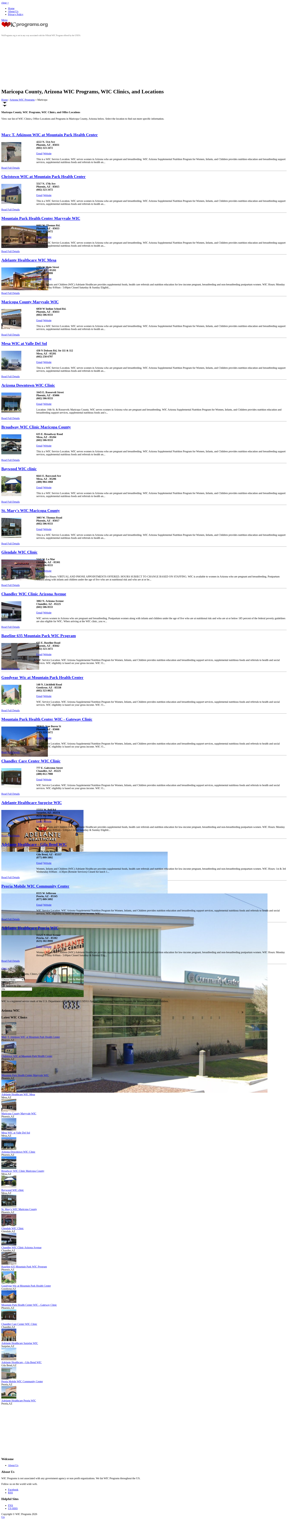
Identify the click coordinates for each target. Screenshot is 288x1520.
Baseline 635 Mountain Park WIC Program (38, 636)
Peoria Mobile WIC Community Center (35, 886)
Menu (4, 20)
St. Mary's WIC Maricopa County (30, 510)
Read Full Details (10, 167)
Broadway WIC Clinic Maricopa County (36, 427)
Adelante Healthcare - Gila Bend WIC (34, 844)
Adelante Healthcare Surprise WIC (31, 802)
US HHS (13, 1508)
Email (39, 153)
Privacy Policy (15, 14)
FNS (10, 1505)
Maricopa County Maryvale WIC (30, 302)
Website (47, 153)
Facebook (13, 1489)
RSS (10, 1492)
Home (11, 8)
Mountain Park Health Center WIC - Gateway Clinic (46, 719)
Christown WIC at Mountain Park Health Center (43, 176)
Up (3, 1517)
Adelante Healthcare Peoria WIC (29, 928)
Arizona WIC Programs (22, 99)
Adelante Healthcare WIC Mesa (28, 260)
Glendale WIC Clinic (19, 552)
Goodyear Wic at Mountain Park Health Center (42, 677)
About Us (13, 11)
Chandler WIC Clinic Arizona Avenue (33, 594)
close (5, 2)
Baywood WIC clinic (19, 469)
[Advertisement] (144, 61)
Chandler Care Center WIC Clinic (30, 761)
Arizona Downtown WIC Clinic (28, 385)
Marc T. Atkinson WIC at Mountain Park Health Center (49, 135)
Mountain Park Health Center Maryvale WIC (40, 218)
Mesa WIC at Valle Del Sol (24, 343)
